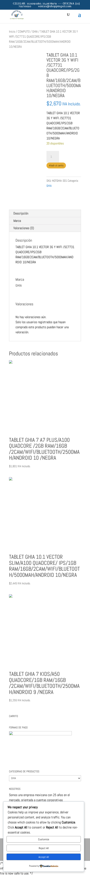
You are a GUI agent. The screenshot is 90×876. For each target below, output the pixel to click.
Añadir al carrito (56, 165)
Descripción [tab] (20, 213)
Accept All (44, 857)
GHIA (35, 31)
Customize (43, 839)
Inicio (12, 31)
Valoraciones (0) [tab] (23, 228)
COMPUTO (24, 31)
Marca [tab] (17, 220)
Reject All (44, 848)
